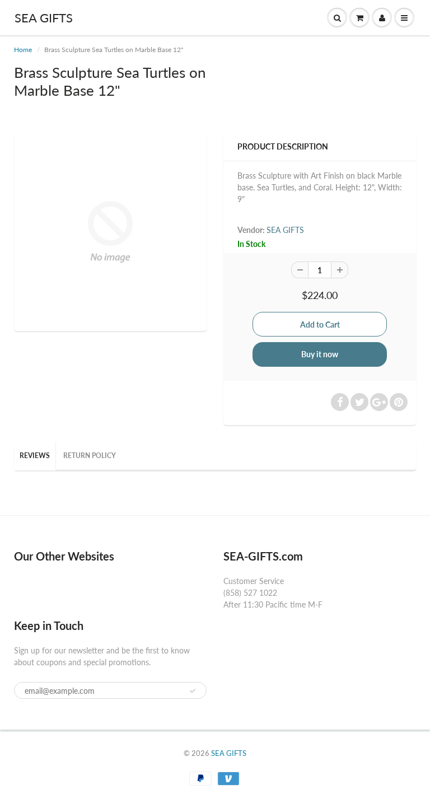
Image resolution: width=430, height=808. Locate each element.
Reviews (35, 455)
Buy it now (319, 354)
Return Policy (89, 455)
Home (23, 49)
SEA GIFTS (44, 17)
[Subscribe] (193, 691)
